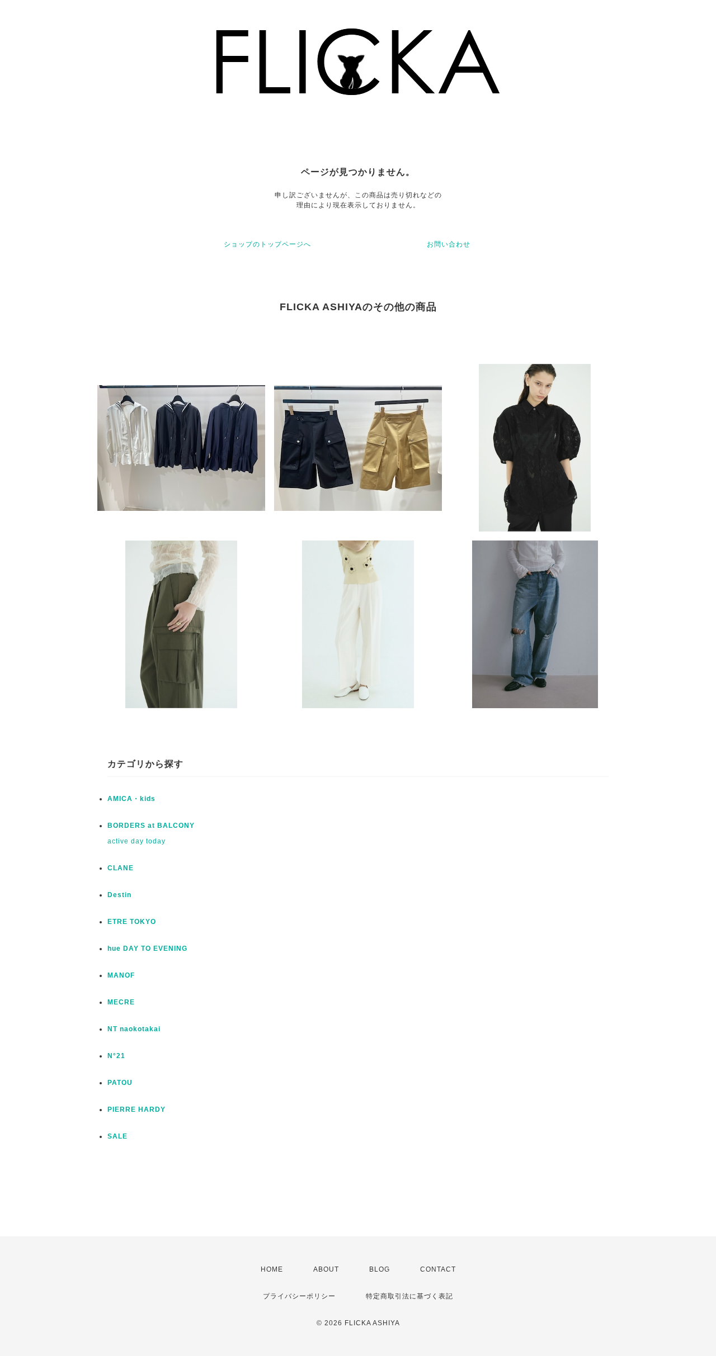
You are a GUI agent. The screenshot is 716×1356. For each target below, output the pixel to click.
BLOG (379, 1269)
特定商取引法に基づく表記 (409, 1296)
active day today (136, 841)
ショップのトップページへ (267, 244)
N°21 (116, 1056)
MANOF (121, 975)
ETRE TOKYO (131, 922)
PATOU (120, 1083)
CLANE (120, 868)
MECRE (121, 1002)
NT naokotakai (134, 1029)
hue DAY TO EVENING (147, 948)
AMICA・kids (131, 799)
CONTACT (438, 1269)
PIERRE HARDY (136, 1109)
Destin (119, 895)
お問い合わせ (448, 244)
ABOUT (326, 1269)
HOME (272, 1269)
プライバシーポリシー (299, 1296)
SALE (117, 1136)
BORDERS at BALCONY (151, 825)
